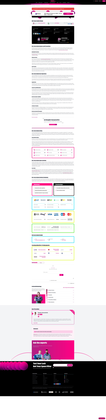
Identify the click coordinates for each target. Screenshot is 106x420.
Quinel (45, 253)
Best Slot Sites (34, 379)
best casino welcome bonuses (45, 58)
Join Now (69, 365)
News (43, 375)
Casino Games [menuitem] (46, 2)
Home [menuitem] (36, 2)
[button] (49, 269)
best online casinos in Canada (63, 49)
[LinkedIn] (68, 23)
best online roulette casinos (36, 170)
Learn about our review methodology (42, 42)
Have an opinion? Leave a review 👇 (63, 42)
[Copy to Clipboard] (72, 23)
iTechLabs (57, 253)
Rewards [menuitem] (68, 2)
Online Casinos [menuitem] (40, 2)
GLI (71, 253)
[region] (53, 273)
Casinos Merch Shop (45, 384)
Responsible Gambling (56, 380)
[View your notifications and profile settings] (73, 278)
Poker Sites (44, 379)
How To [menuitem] (60, 2)
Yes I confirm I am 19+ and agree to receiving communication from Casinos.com (61, 367)
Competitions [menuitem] (64, 2)
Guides (44, 376)
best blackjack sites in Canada (67, 172)
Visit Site (68, 13)
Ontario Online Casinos (35, 376)
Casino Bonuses (34, 375)
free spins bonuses (34, 54)
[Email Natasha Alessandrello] (38, 316)
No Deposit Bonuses (34, 380)
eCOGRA (71, 249)
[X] (58, 384)
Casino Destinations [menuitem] (52, 2)
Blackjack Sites (44, 380)
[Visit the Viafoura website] (72, 283)
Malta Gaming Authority (42, 249)
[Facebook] (69, 23)
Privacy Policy (55, 379)
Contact (54, 376)
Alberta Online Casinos (34, 383)
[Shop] (94, 1)
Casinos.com (35, 334)
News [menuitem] (57, 2)
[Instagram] (56, 384)
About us (55, 375)
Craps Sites (44, 383)
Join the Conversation (52, 124)
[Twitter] (71, 23)
